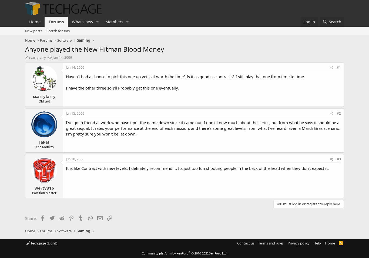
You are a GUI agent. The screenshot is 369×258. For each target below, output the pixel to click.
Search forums (58, 30)
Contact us (245, 243)
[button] (97, 22)
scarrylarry (37, 57)
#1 (339, 67)
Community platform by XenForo (184, 253)
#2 (339, 113)
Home (35, 21)
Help (317, 243)
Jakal (44, 142)
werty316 (44, 188)
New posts (33, 30)
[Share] (331, 68)
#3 (339, 159)
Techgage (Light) (43, 243)
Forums (56, 21)
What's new (82, 21)
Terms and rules (271, 243)
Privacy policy (299, 243)
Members (114, 21)
